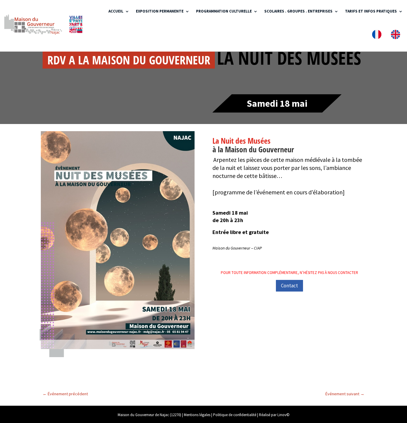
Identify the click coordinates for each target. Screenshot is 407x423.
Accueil (115, 11)
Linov (281, 414)
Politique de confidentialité (234, 414)
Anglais (397, 36)
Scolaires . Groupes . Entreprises (298, 11)
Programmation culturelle (224, 11)
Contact (289, 285)
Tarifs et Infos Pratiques (371, 11)
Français (378, 36)
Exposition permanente (160, 11)
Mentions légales (197, 414)
